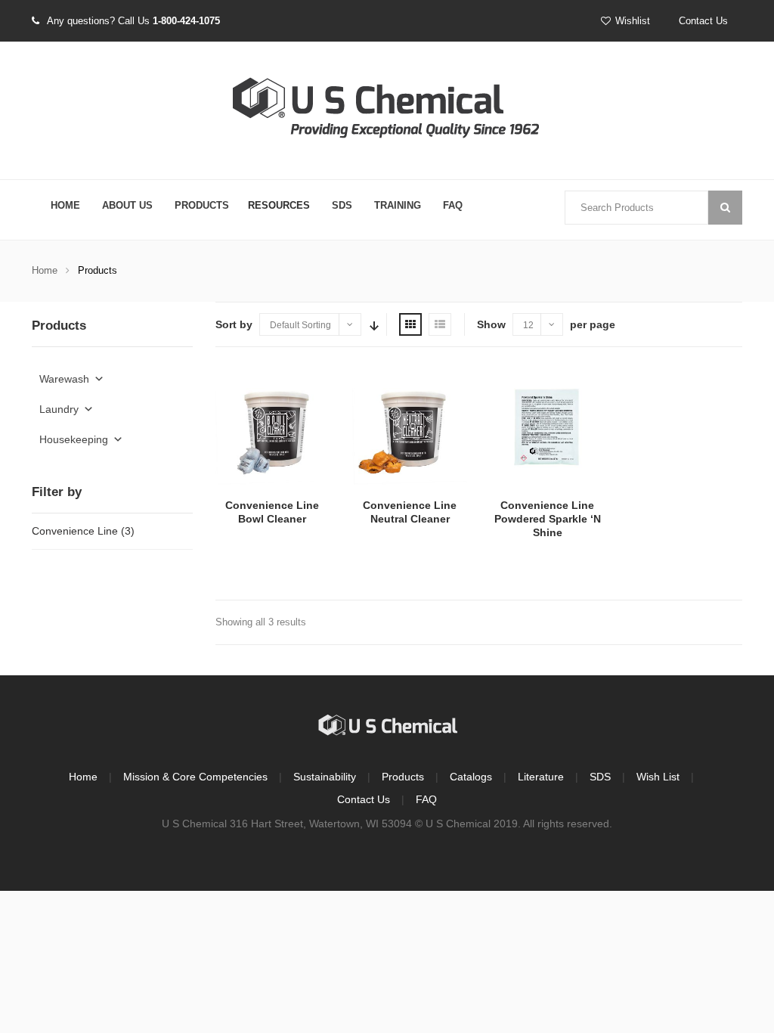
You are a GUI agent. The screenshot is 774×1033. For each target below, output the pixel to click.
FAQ (453, 205)
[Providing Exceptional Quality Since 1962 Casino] (387, 111)
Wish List (658, 777)
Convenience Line (75, 531)
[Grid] (410, 324)
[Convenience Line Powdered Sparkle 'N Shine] (547, 427)
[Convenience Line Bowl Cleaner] (272, 427)
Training (397, 205)
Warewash (64, 379)
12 (528, 325)
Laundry (59, 409)
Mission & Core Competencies (195, 777)
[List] (440, 324)
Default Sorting (300, 325)
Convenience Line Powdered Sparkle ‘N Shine (547, 518)
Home (65, 205)
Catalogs (471, 777)
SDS (342, 205)
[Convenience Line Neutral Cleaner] (409, 427)
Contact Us (703, 20)
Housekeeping (73, 439)
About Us (127, 205)
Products (202, 205)
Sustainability (324, 777)
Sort (372, 324)
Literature (541, 777)
